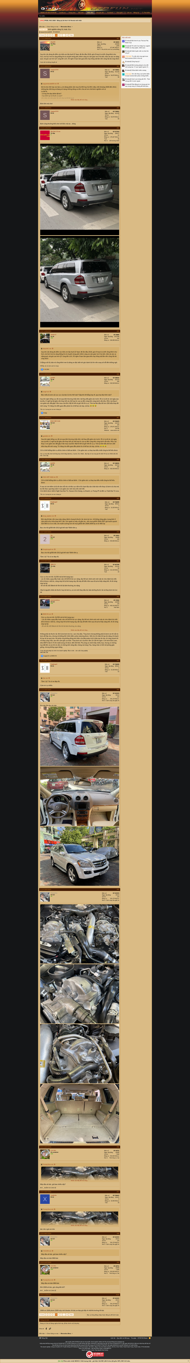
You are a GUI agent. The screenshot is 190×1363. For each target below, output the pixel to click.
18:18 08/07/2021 (45, 660)
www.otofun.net (114, 430)
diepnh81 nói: (47, 348)
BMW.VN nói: (47, 614)
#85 (118, 331)
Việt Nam (116, 607)
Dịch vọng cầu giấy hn (112, 700)
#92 (118, 596)
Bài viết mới (126, 37)
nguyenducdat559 (46, 32)
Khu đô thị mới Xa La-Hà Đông (110, 49)
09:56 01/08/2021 (45, 1294)
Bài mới (81, 12)
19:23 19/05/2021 (45, 66)
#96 (118, 1147)
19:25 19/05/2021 (45, 108)
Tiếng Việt (44, 1338)
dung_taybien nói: (48, 516)
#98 (118, 1233)
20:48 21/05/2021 (45, 128)
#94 (118, 689)
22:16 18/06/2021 (45, 374)
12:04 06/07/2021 (45, 596)
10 (67, 35)
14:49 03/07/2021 (45, 561)
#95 (118, 889)
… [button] (64, 35)
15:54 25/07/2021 (45, 1192)
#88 (118, 459)
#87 (118, 417)
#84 (118, 128)
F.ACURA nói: (47, 1251)
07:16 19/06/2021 (45, 417)
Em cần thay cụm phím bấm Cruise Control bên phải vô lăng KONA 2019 (137, 75)
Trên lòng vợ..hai (114, 1158)
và (50, 656)
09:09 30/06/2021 (45, 498)
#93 (118, 660)
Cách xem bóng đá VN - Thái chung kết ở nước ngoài (137, 80)
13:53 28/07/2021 (45, 1233)
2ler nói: (45, 678)
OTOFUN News (142, 1338)
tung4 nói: (46, 391)
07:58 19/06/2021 (45, 459)
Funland (110, 12)
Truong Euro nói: (48, 1164)
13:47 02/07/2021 (45, 532)
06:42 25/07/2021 (45, 1147)
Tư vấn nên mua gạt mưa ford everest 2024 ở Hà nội (136, 57)
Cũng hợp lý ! (132, 61)
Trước (42, 35)
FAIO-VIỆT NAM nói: (49, 477)
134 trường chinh (114, 140)
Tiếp (71, 35)
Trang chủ (72, 12)
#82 (118, 66)
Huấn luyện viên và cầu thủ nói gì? (137, 52)
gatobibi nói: (47, 436)
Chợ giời (120, 12)
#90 (118, 532)
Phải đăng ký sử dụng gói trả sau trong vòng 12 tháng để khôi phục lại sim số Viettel (137, 85)
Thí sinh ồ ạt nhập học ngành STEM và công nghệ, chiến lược (137, 47)
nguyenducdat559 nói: (50, 83)
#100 (117, 1294)
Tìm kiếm (42, 16)
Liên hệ (113, 1338)
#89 (118, 498)
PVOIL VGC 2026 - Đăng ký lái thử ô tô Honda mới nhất (63, 20)
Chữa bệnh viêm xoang (135, 70)
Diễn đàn (90, 12)
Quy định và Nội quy (123, 1338)
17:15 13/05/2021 (45, 38)
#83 (118, 108)
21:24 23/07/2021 (45, 889)
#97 (118, 1192)
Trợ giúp (133, 1338)
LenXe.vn (62, 12)
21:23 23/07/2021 (45, 689)
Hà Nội (117, 428)
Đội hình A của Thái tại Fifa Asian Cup (136, 41)
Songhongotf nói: (48, 549)
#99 (118, 1262)
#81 (118, 38)
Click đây (45, 455)
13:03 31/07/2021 (45, 1262)
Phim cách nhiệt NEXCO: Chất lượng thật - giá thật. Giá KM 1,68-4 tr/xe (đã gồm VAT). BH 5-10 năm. (96, 1361)
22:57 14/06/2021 (45, 331)
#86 (118, 374)
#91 (118, 561)
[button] (85, 12)
